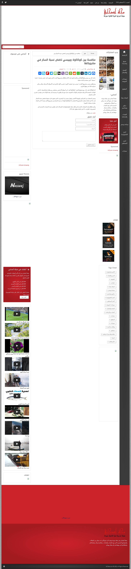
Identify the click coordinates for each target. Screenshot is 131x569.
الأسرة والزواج (111, 272)
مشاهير (113, 330)
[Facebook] (2, 2)
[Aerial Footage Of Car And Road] (17, 330)
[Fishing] (17, 428)
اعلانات (113, 283)
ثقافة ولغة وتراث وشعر (109, 334)
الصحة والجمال (111, 308)
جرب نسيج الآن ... (65, 518)
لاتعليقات (61, 69)
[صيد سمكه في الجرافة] (17, 460)
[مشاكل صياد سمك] (17, 444)
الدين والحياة (111, 275)
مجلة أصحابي (90, 69)
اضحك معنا (112, 286)
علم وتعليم (112, 341)
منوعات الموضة (110, 305)
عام (85, 53)
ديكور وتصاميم (111, 294)
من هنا (23, 297)
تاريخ (113, 338)
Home (92, 53)
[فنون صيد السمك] (17, 380)
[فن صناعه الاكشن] (17, 412)
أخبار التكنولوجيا (110, 297)
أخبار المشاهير (111, 301)
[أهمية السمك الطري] (17, 396)
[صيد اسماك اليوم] (17, 364)
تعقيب (94, 113)
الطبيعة (113, 279)
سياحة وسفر (111, 290)
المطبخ (113, 319)
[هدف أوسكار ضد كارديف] (17, 314)
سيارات (113, 316)
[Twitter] (5, 2)
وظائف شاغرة (111, 327)
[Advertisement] (39, 26)
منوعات (113, 323)
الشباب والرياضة (110, 312)
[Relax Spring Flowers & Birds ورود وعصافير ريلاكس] (17, 346)
